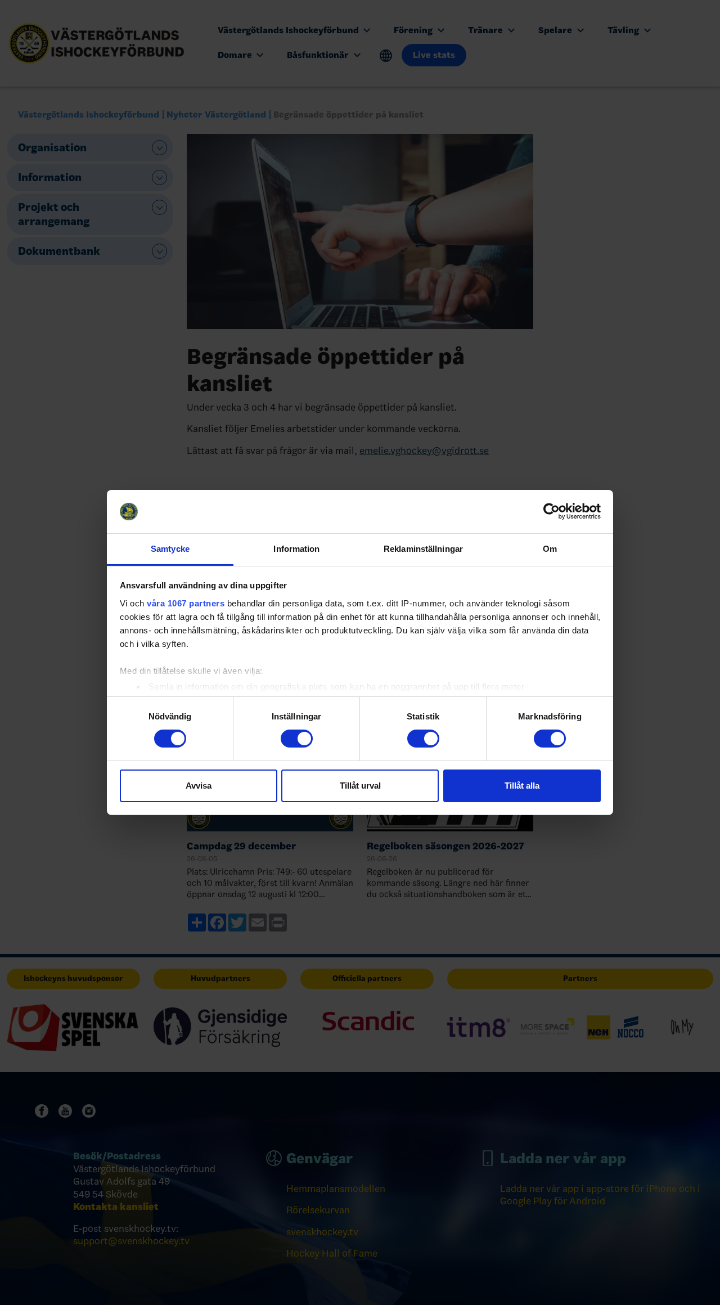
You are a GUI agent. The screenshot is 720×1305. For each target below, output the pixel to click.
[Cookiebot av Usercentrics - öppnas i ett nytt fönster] (551, 511)
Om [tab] (550, 549)
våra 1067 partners (185, 603)
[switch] (297, 739)
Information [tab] (296, 549)
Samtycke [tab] (170, 549)
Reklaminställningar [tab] (423, 549)
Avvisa (199, 785)
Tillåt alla (522, 785)
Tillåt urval (360, 785)
